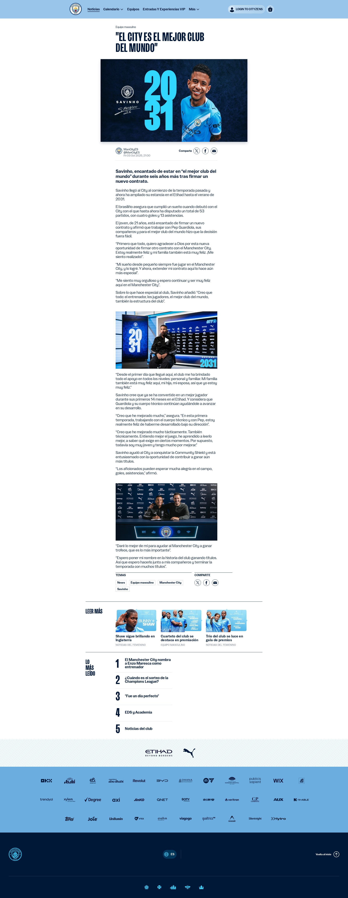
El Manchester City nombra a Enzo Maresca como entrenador (148, 663)
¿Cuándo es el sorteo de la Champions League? (146, 679)
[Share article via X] (196, 151)
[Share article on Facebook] (205, 151)
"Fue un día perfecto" (142, 696)
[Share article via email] (214, 151)
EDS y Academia (138, 712)
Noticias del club (138, 729)
